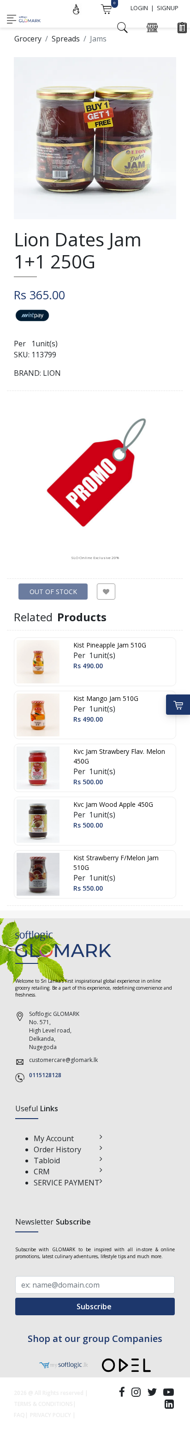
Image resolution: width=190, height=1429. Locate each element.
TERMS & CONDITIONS (43, 1404)
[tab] (95, 480)
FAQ (19, 1415)
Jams (98, 39)
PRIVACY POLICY (50, 1415)
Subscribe (95, 1306)
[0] (106, 8)
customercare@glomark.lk (63, 1060)
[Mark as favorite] (106, 591)
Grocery (28, 39)
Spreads (66, 39)
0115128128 (45, 1075)
